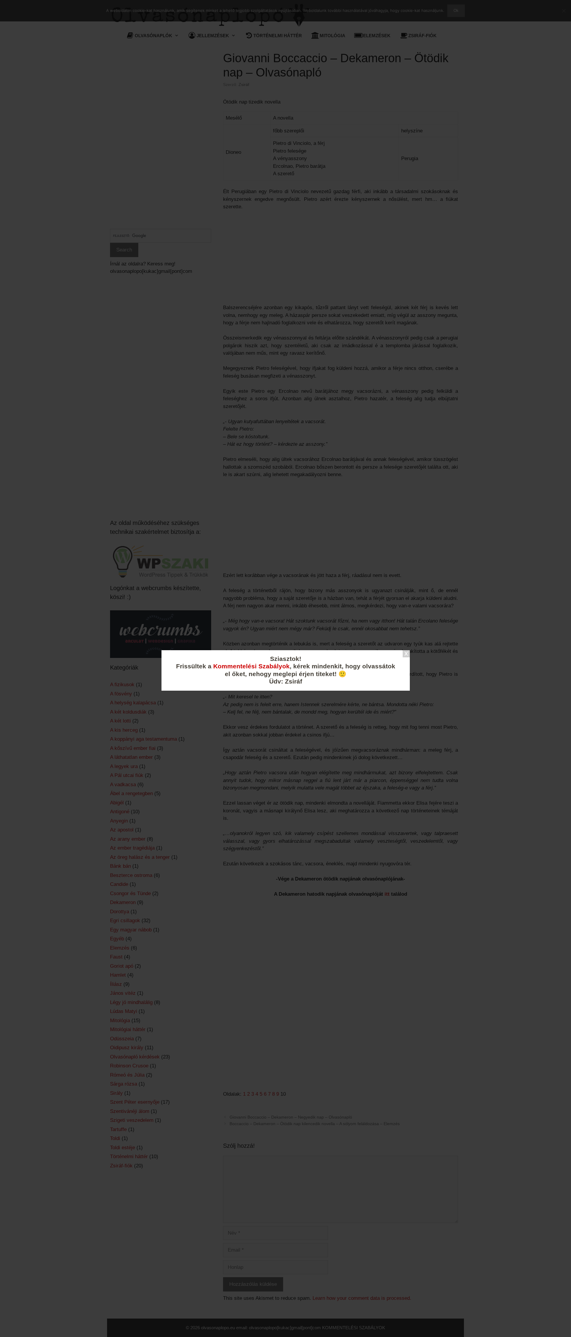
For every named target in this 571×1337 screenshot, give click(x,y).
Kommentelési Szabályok (251, 666)
